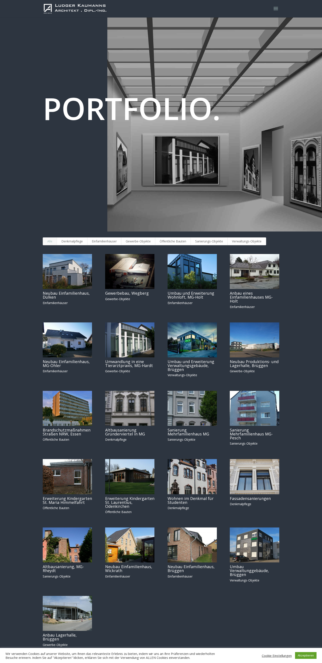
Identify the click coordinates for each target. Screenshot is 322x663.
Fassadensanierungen (250, 498)
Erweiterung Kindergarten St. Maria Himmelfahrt (67, 500)
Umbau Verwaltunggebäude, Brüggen (249, 570)
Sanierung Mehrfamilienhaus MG (188, 432)
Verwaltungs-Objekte (247, 241)
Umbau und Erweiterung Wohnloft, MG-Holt (191, 295)
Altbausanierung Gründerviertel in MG (125, 432)
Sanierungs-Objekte (209, 241)
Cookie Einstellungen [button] (277, 656)
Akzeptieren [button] (306, 655)
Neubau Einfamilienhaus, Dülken (66, 295)
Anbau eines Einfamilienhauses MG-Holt (251, 297)
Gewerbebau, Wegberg (127, 293)
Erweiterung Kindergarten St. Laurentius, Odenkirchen (129, 502)
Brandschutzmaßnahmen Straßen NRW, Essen (66, 432)
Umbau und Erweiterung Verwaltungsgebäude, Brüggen (191, 365)
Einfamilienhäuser (104, 241)
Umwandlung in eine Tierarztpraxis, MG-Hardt (129, 363)
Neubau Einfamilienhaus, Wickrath (128, 568)
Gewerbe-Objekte (138, 241)
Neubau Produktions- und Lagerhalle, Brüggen (254, 363)
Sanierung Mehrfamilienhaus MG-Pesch (251, 433)
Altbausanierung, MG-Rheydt (63, 568)
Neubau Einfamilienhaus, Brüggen (191, 568)
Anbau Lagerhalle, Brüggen (60, 637)
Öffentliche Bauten (173, 241)
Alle (49, 241)
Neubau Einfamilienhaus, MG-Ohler (66, 363)
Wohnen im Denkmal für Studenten (191, 500)
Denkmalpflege (72, 241)
